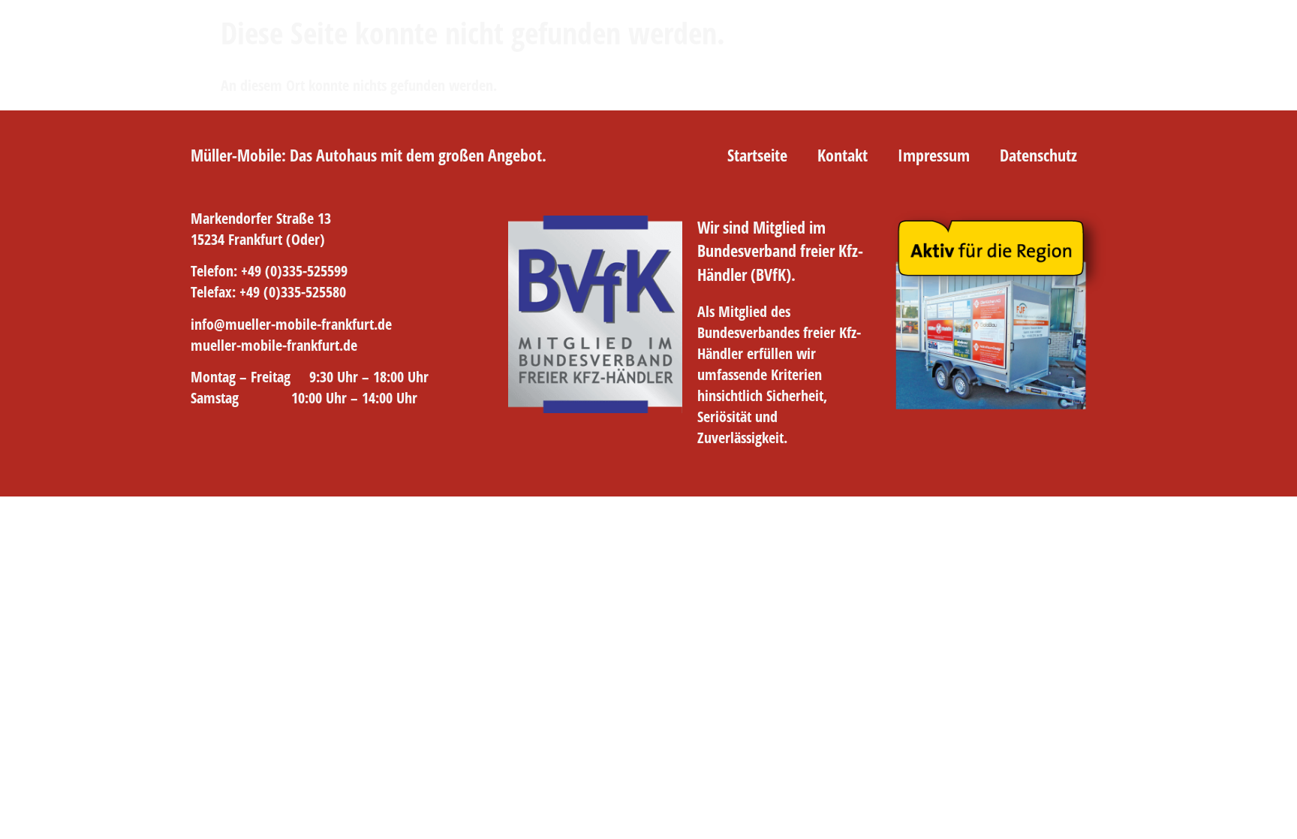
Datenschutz (1038, 155)
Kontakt (842, 155)
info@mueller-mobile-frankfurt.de (291, 324)
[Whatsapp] (287, 447)
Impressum (934, 155)
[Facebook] (203, 447)
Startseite (757, 155)
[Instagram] (245, 447)
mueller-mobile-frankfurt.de (274, 345)
